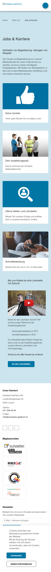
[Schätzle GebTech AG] (14, 5)
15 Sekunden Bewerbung (25, 251)
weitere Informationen (21, 563)
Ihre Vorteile (25, 103)
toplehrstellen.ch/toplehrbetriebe (14, 478)
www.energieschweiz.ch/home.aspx (14, 492)
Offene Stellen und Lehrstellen (25, 202)
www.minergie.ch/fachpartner (14, 463)
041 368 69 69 (9, 410)
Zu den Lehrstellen (21, 363)
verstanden (16, 555)
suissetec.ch (14, 448)
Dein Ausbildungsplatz (25, 152)
